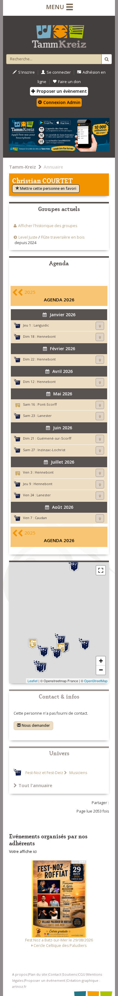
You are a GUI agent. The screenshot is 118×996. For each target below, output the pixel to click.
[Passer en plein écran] (100, 570)
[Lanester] (40, 666)
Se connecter (59, 72)
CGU (81, 974)
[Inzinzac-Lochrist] (61, 639)
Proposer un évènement (61, 91)
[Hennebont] (57, 652)
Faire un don (69, 81)
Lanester (45, 415)
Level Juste (28, 237)
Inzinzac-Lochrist (51, 450)
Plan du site (37, 974)
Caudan (41, 517)
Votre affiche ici (23, 851)
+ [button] (101, 661)
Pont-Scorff (47, 404)
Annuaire (53, 167)
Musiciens (77, 772)
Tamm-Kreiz (22, 167)
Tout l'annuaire (35, 785)
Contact (54, 974)
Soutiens (69, 974)
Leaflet (33, 680)
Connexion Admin (61, 102)
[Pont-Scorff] (33, 643)
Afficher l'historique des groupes (47, 225)
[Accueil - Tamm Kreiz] (59, 34)
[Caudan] (44, 651)
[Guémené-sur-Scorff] (74, 565)
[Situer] (100, 326)
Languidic (41, 325)
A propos (19, 974)
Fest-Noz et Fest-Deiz (44, 772)
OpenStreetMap (95, 680)
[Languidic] (85, 644)
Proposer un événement (45, 980)
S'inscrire (26, 72)
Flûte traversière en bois (62, 237)
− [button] (101, 670)
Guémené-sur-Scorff (54, 438)
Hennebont (46, 336)
